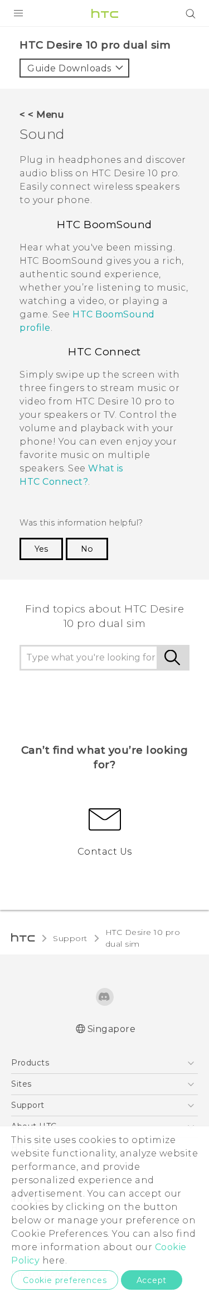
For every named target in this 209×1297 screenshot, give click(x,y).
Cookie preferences (64, 1280)
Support (70, 938)
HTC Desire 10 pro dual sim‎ (143, 938)
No (87, 549)
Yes (41, 549)
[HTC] (104, 13)
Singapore (112, 1029)
